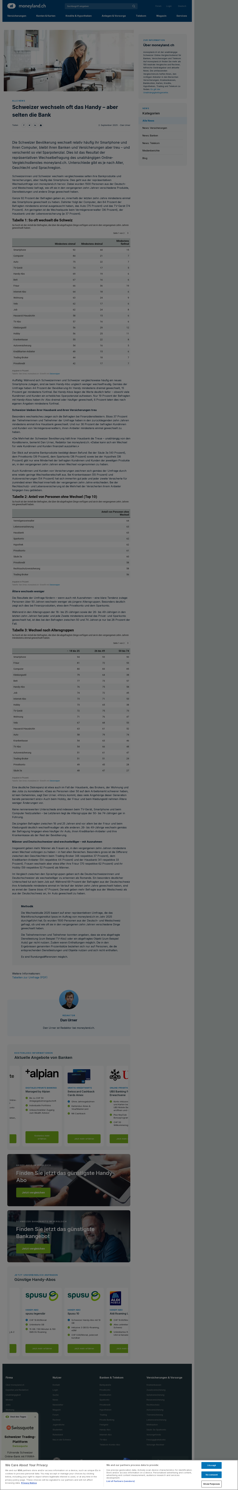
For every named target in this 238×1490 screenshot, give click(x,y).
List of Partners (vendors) (120, 1481)
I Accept (211, 1465)
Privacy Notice (29, 1483)
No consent (212, 1474)
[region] (119, 1475)
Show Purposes (211, 1484)
